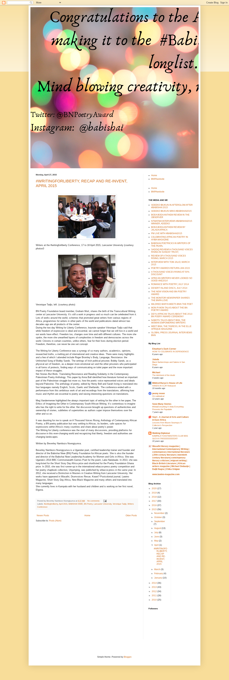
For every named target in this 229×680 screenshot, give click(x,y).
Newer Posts (43, 515)
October (158, 517)
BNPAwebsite (157, 179)
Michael (156, 372)
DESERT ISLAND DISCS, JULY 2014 (169, 288)
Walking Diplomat (161, 433)
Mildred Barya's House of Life (167, 383)
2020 (154, 488)
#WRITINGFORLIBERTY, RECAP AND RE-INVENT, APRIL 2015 (160, 556)
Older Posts (131, 515)
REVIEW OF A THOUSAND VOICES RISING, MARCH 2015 (168, 257)
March (157, 569)
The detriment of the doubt (163, 375)
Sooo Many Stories (161, 404)
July (156, 532)
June (157, 536)
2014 (154, 583)
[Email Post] (105, 501)
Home (87, 515)
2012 (154, 591)
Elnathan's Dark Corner (164, 349)
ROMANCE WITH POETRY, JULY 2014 (170, 284)
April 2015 (63, 504)
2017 (154, 501)
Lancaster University (103, 504)
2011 (154, 595)
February (159, 573)
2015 (154, 509)
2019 (154, 493)
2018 (154, 497)
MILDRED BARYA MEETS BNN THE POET (172, 304)
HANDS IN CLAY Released (164, 386)
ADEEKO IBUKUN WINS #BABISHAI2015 (171, 211)
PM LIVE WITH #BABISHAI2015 (166, 233)
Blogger (127, 657)
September (159, 521)
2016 (154, 505)
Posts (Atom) (55, 520)
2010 (154, 600)
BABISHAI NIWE (76, 504)
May (156, 540)
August (158, 528)
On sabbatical (158, 396)
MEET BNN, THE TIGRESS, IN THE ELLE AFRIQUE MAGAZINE (171, 327)
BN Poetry (88, 504)
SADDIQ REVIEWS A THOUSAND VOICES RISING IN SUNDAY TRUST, (172, 250)
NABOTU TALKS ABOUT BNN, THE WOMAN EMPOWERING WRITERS (168, 321)
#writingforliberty (51, 504)
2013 (154, 587)
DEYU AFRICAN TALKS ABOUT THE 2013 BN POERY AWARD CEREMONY (171, 315)
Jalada (155, 359)
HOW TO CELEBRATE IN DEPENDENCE (170, 351)
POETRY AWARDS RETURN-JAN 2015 (170, 268)
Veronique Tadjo (119, 504)
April (156, 545)
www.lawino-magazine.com (166, 474)
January (158, 578)
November (159, 513)
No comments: (94, 501)
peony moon (158, 393)
